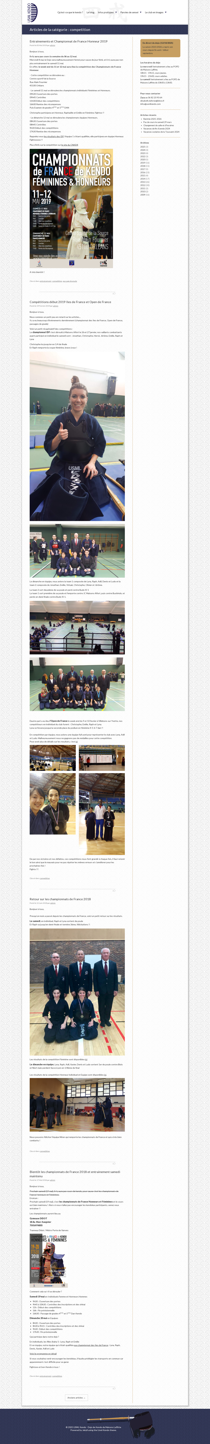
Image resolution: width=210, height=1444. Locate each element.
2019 (144, 163)
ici (77, 741)
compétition (57, 281)
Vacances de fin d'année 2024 (156, 128)
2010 (144, 191)
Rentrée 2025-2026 (152, 119)
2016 (144, 172)
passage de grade (70, 281)
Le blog (90, 12)
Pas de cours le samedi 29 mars (157, 122)
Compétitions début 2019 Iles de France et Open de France (70, 302)
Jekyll (85, 1430)
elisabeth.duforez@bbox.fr (152, 101)
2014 (144, 179)
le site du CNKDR (69, 145)
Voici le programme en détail (43, 1353)
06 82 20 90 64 (155, 97)
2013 (144, 182)
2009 (144, 195)
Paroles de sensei (129, 12)
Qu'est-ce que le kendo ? (70, 12)
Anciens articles (76, 1397)
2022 (144, 156)
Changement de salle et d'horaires (158, 125)
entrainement (45, 281)
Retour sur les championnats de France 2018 (60, 899)
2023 (144, 153)
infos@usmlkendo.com (150, 104)
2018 (144, 166)
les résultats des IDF (54, 136)
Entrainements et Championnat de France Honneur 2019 (69, 41)
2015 (144, 175)
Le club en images (154, 12)
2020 (144, 159)
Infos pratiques (106, 12)
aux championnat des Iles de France (91, 1345)
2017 (144, 169)
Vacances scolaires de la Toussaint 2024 (161, 132)
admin (52, 45)
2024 (144, 150)
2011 (144, 188)
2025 (144, 147)
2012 (144, 185)
